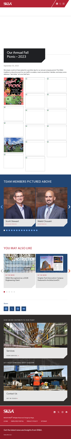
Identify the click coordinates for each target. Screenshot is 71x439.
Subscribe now (8, 434)
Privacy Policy (32, 421)
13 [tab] (34, 230)
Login (6, 421)
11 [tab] (29, 230)
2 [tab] (6, 230)
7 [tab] (19, 230)
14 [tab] (36, 230)
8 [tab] (21, 230)
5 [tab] (14, 230)
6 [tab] (16, 230)
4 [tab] (11, 230)
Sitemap (44, 421)
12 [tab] (31, 230)
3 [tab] (9, 230)
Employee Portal (17, 421)
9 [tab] (24, 230)
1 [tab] (4, 230)
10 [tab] (26, 230)
